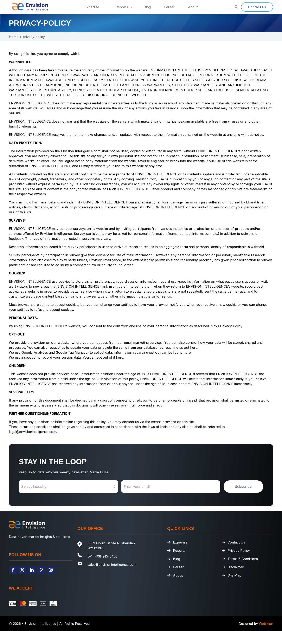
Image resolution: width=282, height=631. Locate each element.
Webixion (266, 624)
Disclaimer (235, 567)
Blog (147, 7)
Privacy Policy (238, 550)
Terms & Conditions (242, 559)
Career (169, 7)
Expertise (92, 7)
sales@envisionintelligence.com (112, 564)
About (193, 7)
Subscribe (243, 486)
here (193, 347)
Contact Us (257, 7)
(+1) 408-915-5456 (102, 556)
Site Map (234, 575)
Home (13, 37)
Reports (122, 7)
